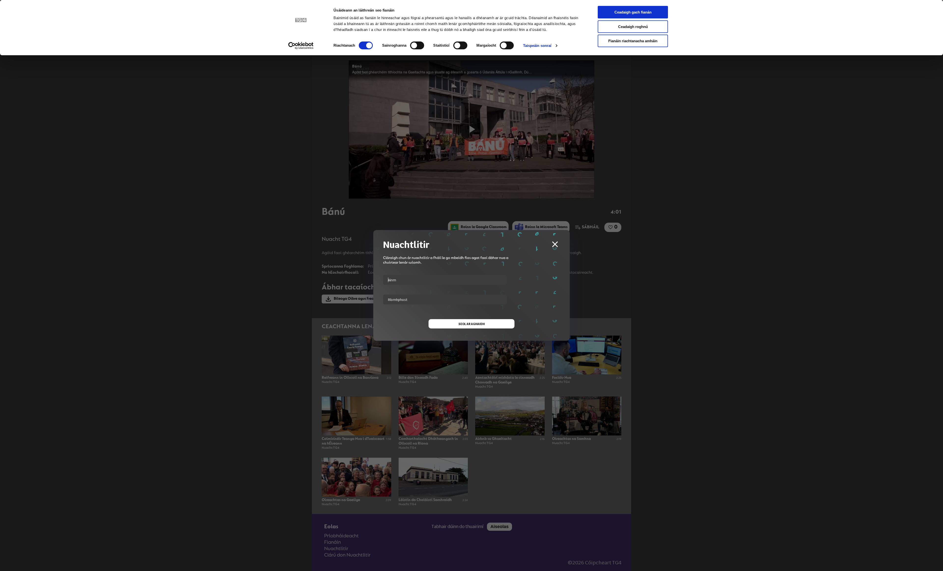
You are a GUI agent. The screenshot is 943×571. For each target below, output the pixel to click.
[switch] (417, 45)
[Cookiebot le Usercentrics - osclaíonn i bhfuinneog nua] (300, 45)
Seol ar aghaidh (471, 324)
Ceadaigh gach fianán (633, 12)
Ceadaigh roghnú (633, 27)
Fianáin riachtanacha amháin (632, 41)
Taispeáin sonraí (537, 45)
